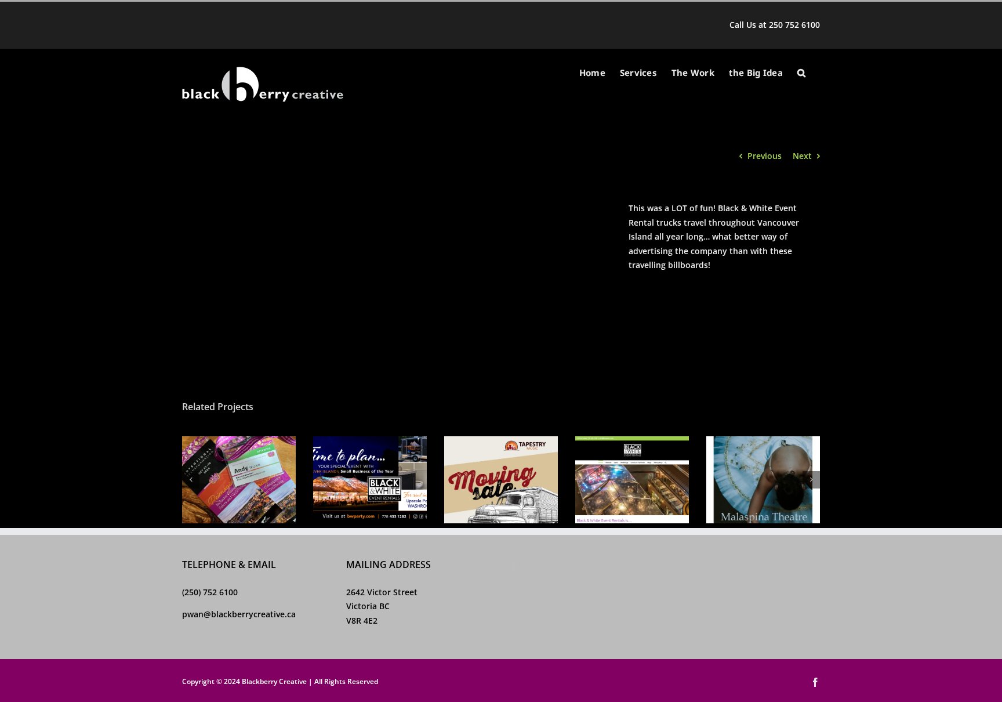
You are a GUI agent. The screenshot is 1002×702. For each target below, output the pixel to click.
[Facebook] (514, 566)
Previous (764, 155)
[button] (801, 73)
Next (802, 155)
